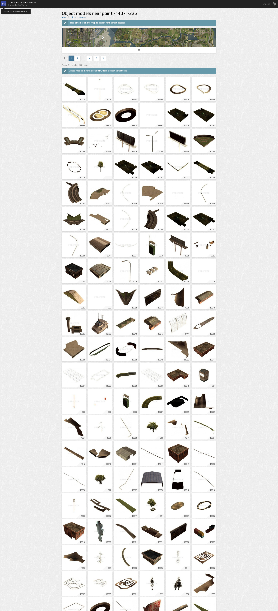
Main (64, 17)
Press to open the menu (16, 11)
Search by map (78, 17)
